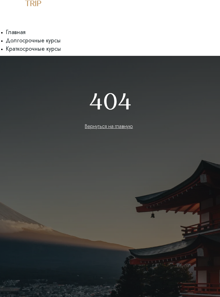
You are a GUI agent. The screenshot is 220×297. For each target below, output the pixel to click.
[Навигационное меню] (3, 26)
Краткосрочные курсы (33, 49)
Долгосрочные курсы (33, 40)
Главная (15, 32)
